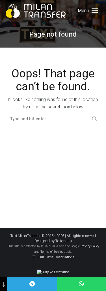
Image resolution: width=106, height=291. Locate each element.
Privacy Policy (90, 246)
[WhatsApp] (81, 284)
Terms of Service (51, 252)
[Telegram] (32, 284)
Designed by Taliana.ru (53, 241)
